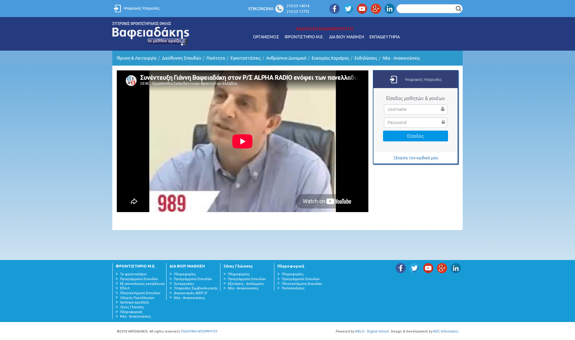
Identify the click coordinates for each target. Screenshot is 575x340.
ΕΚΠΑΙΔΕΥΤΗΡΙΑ (385, 36)
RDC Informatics (445, 331)
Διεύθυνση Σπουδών (181, 58)
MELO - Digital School (372, 331)
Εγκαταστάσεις (246, 58)
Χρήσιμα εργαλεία (134, 302)
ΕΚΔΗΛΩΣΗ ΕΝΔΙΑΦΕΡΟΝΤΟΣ (325, 28)
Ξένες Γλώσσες (132, 307)
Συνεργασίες (184, 283)
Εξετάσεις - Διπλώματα (246, 283)
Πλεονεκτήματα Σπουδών (140, 293)
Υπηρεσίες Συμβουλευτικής (196, 288)
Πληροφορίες (185, 274)
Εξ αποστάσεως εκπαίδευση (142, 283)
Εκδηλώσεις (366, 58)
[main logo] (151, 34)
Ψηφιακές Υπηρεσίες (142, 8)
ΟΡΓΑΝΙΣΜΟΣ (266, 36)
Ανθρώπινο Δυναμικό (286, 58)
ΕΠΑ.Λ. (125, 288)
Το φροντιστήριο (133, 274)
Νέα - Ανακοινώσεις (401, 58)
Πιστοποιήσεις (293, 288)
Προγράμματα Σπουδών (139, 279)
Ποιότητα (216, 58)
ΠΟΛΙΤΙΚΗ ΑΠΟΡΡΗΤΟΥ (199, 331)
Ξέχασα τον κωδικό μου (415, 157)
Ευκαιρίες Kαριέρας (330, 58)
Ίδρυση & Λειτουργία (137, 58)
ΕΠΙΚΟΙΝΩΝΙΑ (261, 8)
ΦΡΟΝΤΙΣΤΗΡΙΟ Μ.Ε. (304, 36)
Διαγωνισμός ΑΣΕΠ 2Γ (191, 293)
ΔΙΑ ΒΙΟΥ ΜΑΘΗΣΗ (346, 36)
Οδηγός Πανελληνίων (137, 298)
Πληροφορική (131, 312)
